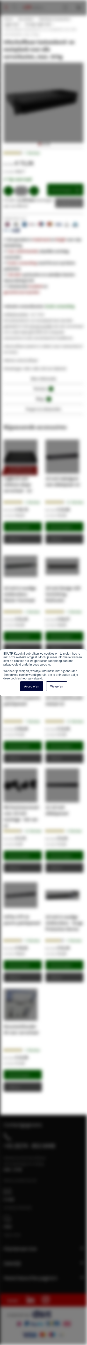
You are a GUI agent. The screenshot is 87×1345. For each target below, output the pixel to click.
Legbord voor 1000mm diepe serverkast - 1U (18, 484)
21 (75, 502)
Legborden (11, 24)
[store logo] (31, 2)
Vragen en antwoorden (43, 409)
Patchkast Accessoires (54, 19)
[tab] (43, 380)
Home (8, 19)
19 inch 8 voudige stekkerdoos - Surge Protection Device (64, 923)
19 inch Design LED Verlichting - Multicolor (62, 594)
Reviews (43, 388)
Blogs (43, 398)
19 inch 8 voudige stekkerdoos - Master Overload (20, 594)
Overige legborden (38, 24)
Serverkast (25, 19)
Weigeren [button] (56, 686)
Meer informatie (43, 378)
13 (75, 721)
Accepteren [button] (31, 686)
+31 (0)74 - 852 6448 (29, 1145)
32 (33, 831)
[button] (39, 144)
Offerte (65, 202)
